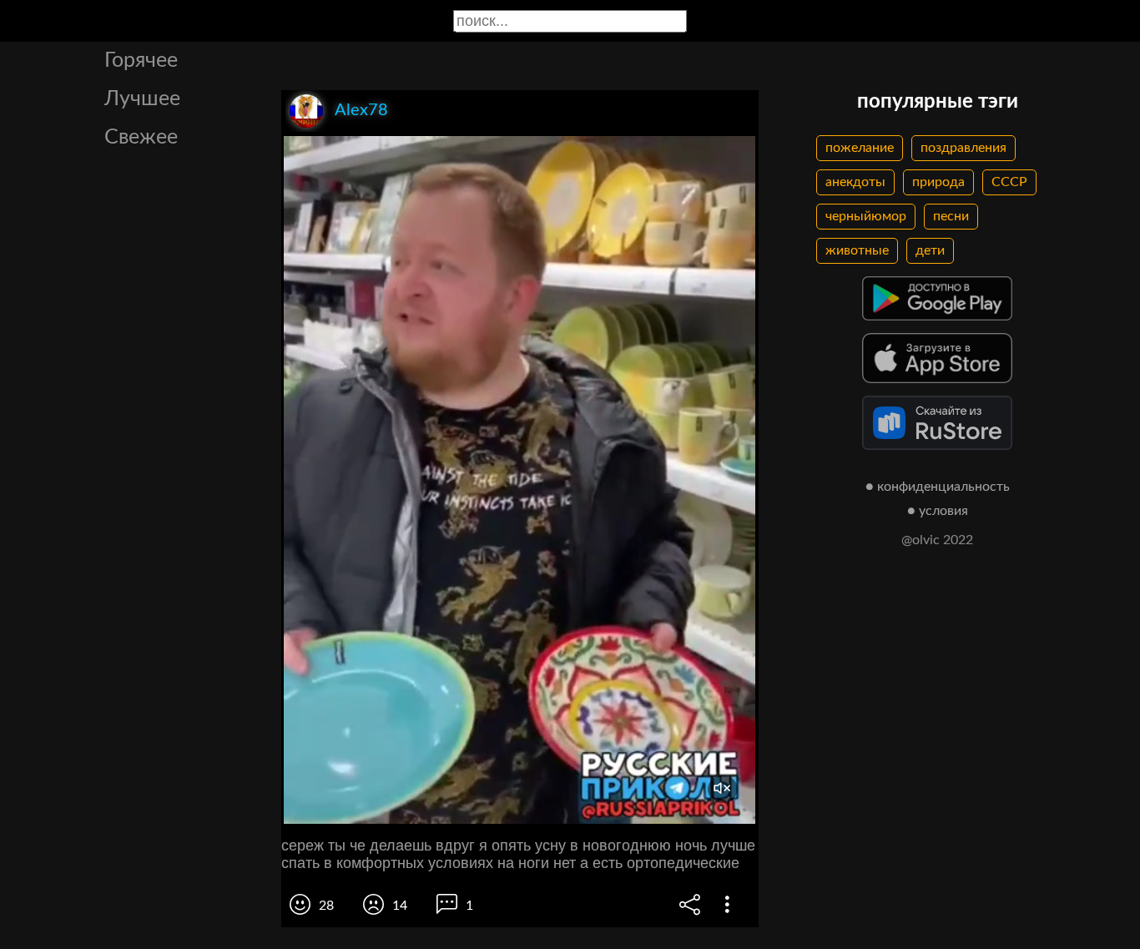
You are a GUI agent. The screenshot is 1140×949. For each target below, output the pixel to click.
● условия (937, 510)
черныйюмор (865, 216)
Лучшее (142, 98)
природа (938, 182)
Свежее (141, 137)
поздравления (963, 147)
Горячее (141, 60)
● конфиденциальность (937, 486)
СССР (1009, 182)
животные (857, 250)
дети (930, 250)
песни (951, 216)
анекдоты (855, 182)
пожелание (859, 147)
